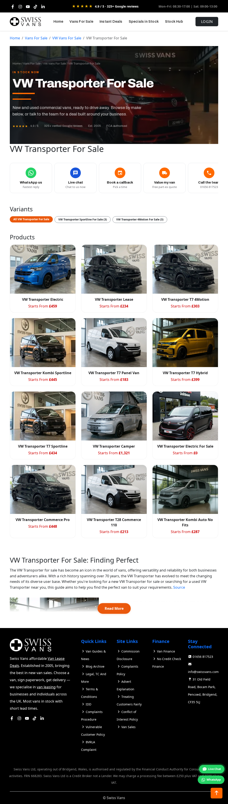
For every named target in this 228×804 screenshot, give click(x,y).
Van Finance (166, 651)
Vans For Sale (81, 21)
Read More (114, 608)
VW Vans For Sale (66, 38)
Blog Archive (95, 666)
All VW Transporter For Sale (31, 219)
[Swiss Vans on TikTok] (35, 718)
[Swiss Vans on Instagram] (19, 718)
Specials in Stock (144, 21)
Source (179, 587)
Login (207, 21)
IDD (88, 704)
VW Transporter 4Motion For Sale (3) (139, 219)
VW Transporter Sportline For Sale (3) (82, 219)
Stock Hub (174, 21)
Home (58, 21)
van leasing (46, 687)
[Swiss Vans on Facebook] (12, 718)
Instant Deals (111, 21)
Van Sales (128, 727)
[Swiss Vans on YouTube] (27, 718)
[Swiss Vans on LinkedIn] (42, 718)
